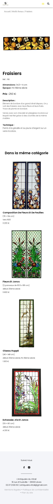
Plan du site (27, 492)
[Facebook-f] (24, 467)
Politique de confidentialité (36, 489)
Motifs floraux (18, 11)
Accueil (7, 11)
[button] (43, 4)
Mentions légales (13, 489)
